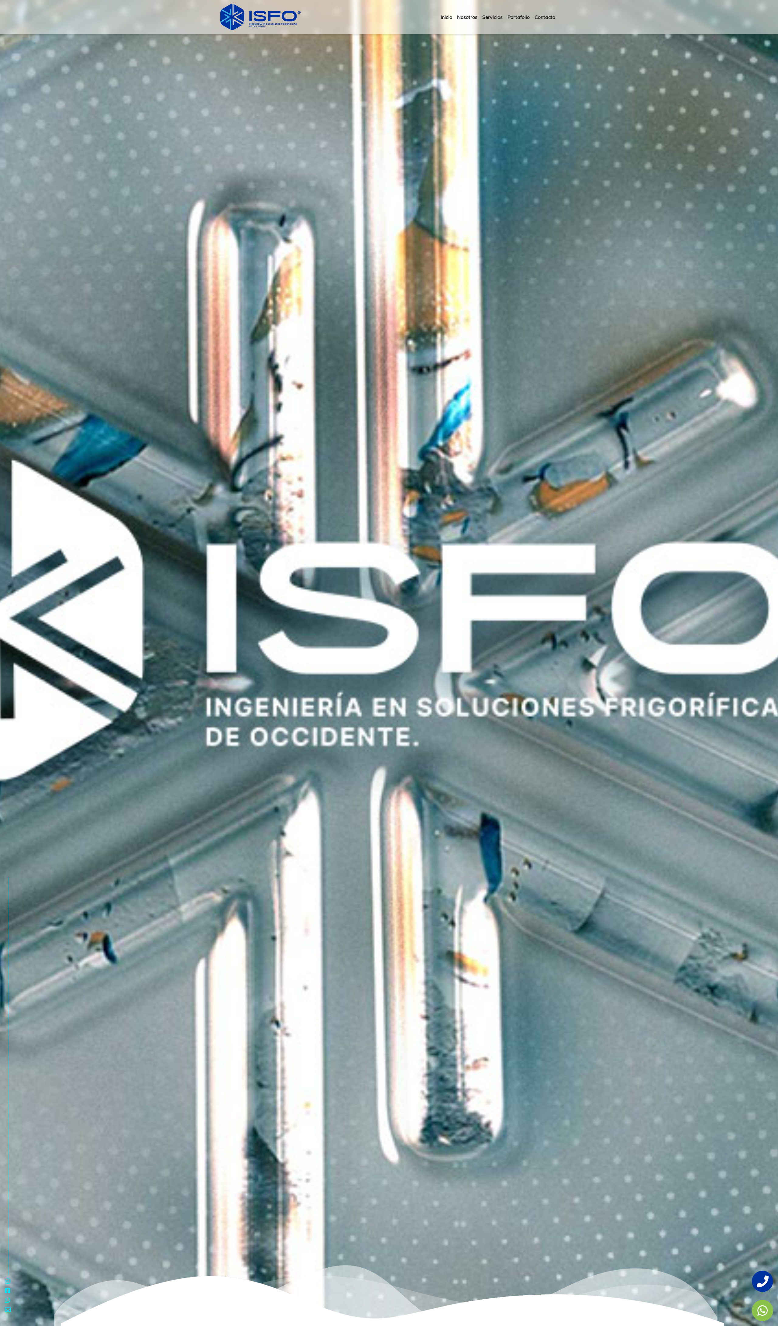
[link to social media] (762, 1310)
